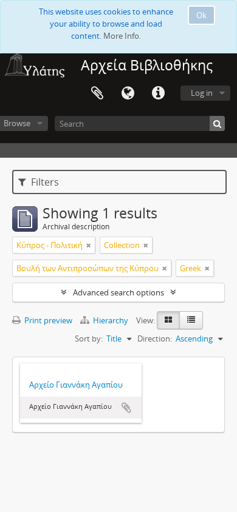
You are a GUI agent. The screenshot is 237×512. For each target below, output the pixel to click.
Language (127, 93)
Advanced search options (118, 292)
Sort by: (89, 338)
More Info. (122, 35)
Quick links (158, 93)
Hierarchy (110, 320)
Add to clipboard (126, 408)
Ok (201, 15)
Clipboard (97, 93)
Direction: (154, 338)
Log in (202, 92)
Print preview (47, 320)
